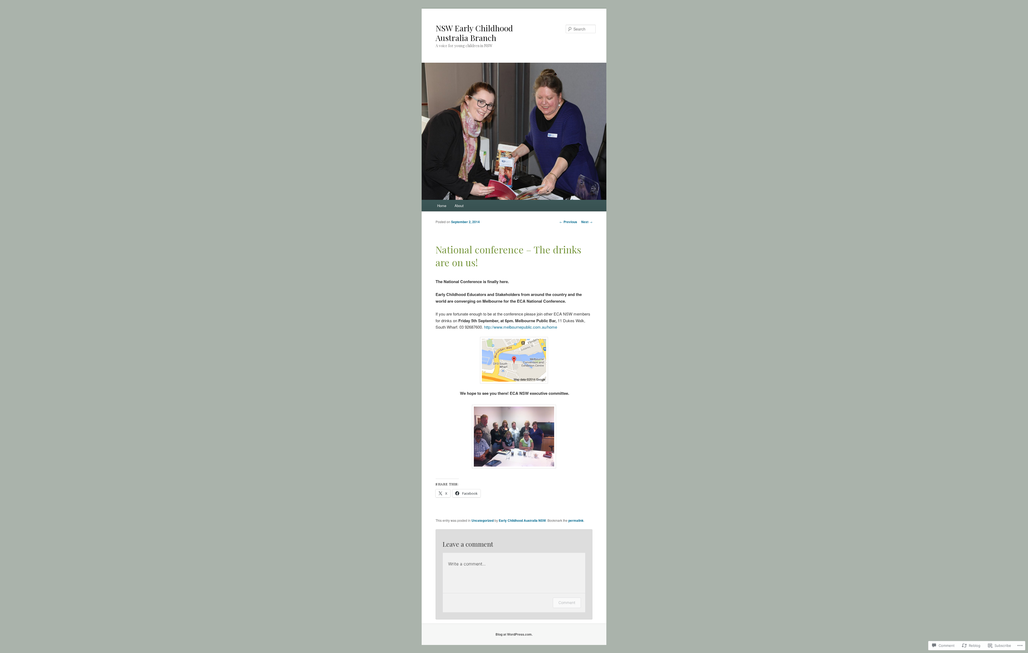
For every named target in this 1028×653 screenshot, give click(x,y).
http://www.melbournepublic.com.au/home (521, 327)
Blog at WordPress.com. (514, 634)
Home (441, 205)
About (459, 205)
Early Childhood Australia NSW (522, 520)
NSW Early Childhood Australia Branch (474, 33)
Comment (566, 602)
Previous (568, 221)
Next (586, 221)
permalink (576, 520)
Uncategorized (482, 520)
